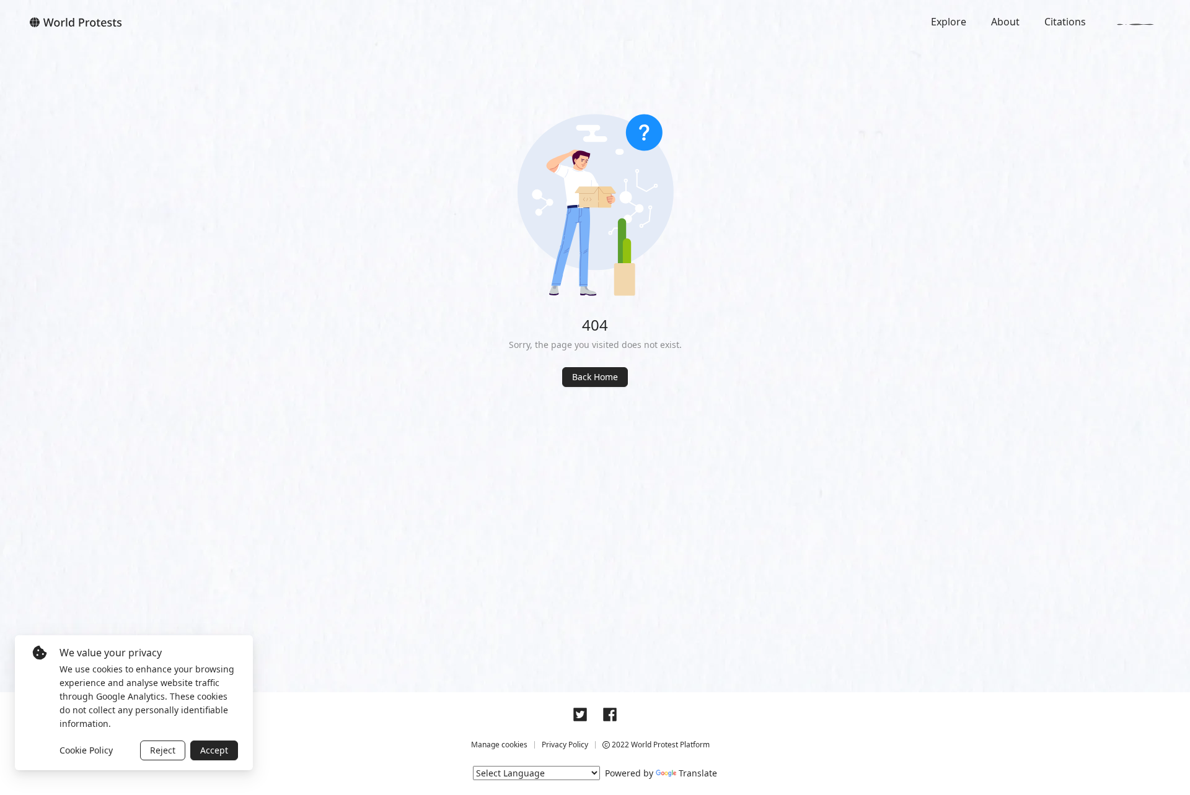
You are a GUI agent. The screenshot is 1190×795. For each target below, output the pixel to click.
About (1005, 21)
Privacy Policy (565, 744)
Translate (698, 773)
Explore (948, 21)
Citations (1065, 21)
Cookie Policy (86, 750)
